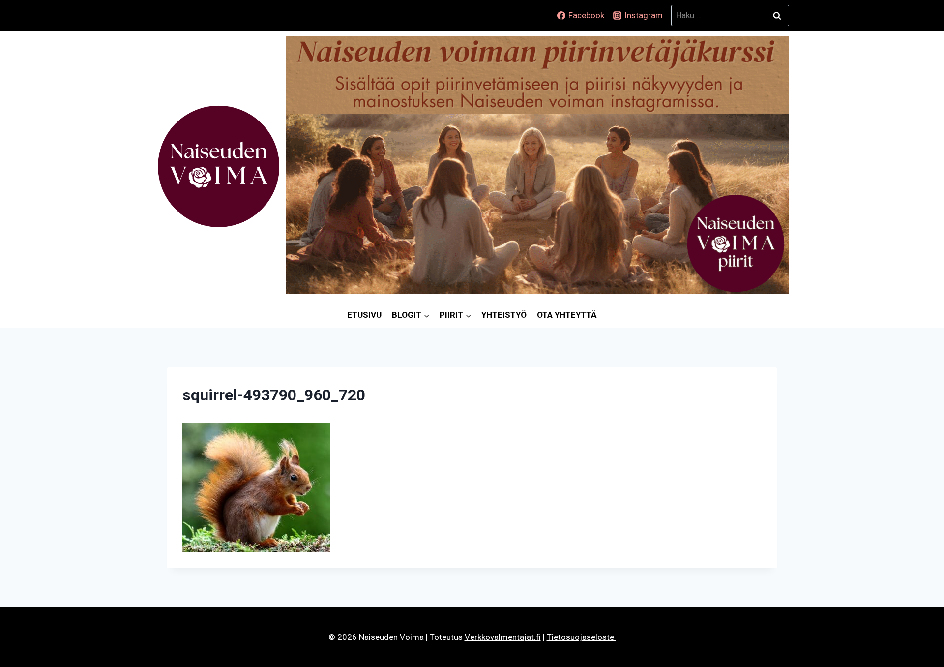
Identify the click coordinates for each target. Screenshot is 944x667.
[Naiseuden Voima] (218, 167)
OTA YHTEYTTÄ (567, 315)
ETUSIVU (364, 315)
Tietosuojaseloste (581, 637)
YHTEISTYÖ (504, 315)
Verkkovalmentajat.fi (503, 637)
